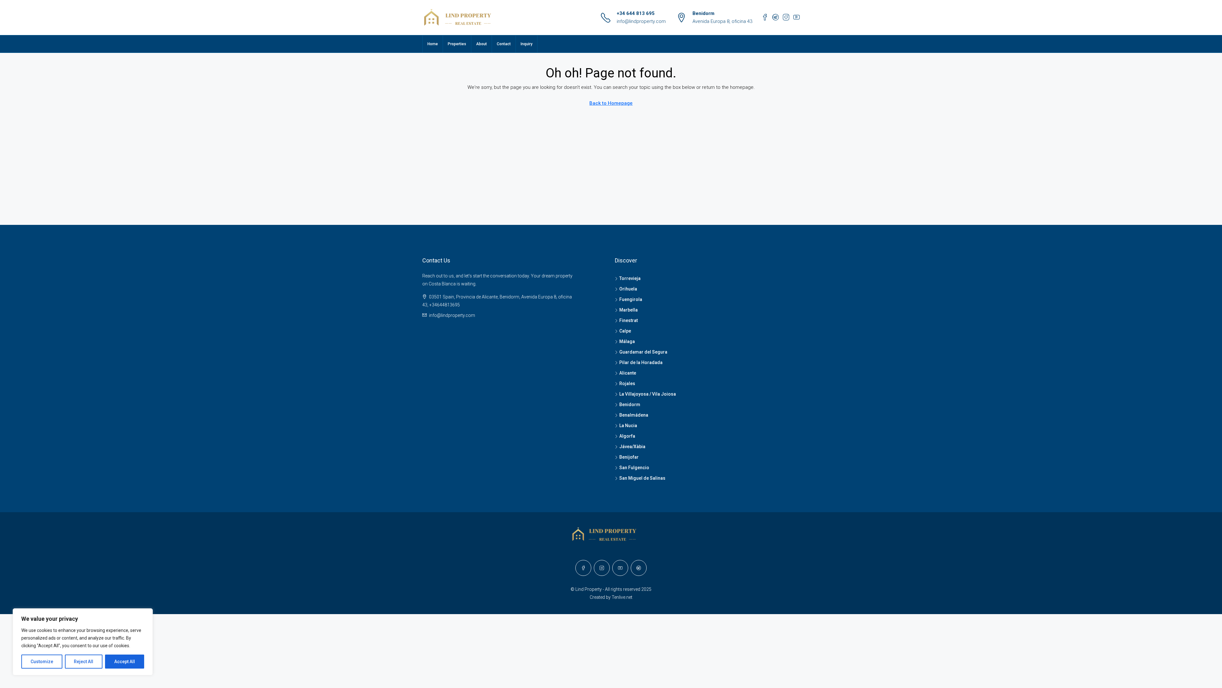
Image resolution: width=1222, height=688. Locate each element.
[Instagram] (602, 568)
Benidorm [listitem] (629, 404)
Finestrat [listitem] (628, 320)
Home (432, 44)
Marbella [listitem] (628, 309)
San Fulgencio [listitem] (634, 467)
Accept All (124, 661)
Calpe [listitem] (625, 330)
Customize (42, 661)
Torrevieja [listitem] (630, 278)
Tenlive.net (622, 597)
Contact (504, 44)
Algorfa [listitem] (627, 436)
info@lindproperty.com (641, 21)
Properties (457, 44)
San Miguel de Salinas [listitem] (642, 478)
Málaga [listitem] (627, 341)
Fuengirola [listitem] (630, 299)
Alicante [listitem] (627, 373)
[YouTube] (620, 568)
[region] (83, 641)
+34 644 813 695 (636, 13)
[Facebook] (583, 568)
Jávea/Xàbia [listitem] (632, 446)
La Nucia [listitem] (628, 425)
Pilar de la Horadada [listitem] (641, 362)
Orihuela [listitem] (628, 288)
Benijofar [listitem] (629, 457)
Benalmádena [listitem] (633, 415)
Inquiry (526, 44)
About (481, 44)
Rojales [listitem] (627, 383)
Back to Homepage (611, 103)
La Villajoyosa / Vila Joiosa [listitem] (647, 394)
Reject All (83, 661)
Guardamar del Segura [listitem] (643, 352)
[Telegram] (639, 568)
